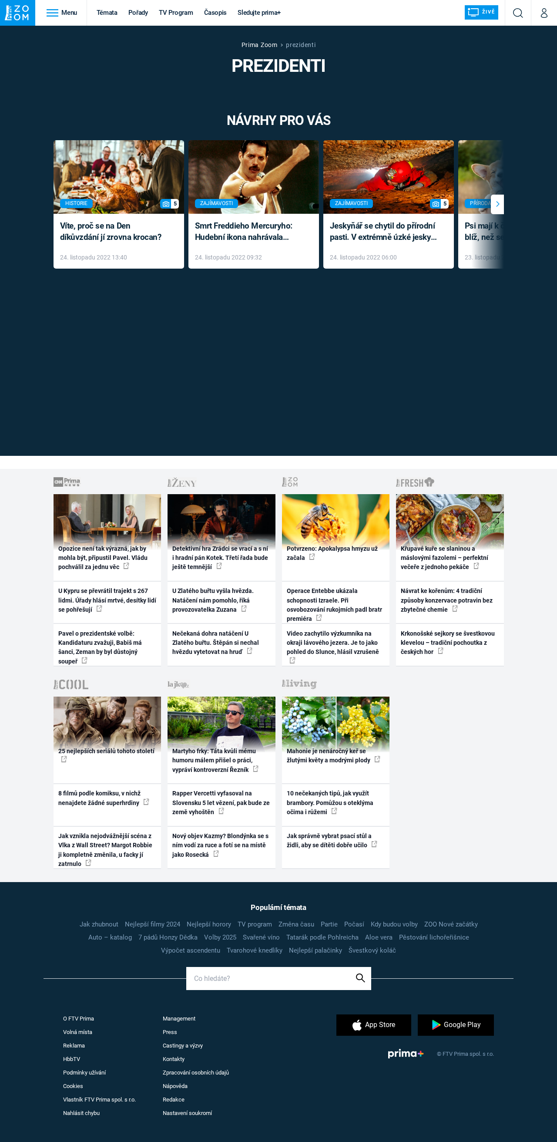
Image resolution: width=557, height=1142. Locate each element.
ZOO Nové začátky (451, 924)
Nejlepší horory (209, 924)
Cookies (73, 1086)
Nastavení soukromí (187, 1113)
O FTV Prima (78, 1018)
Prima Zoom (260, 44)
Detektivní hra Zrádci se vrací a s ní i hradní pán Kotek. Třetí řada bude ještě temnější (220, 558)
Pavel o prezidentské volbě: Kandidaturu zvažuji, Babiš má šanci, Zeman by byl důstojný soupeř (100, 647)
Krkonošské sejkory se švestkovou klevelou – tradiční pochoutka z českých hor (448, 643)
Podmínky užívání (84, 1072)
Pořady (138, 13)
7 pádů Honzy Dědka (168, 937)
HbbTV (71, 1059)
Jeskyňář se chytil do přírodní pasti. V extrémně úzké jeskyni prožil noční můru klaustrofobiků (384, 232)
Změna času (296, 924)
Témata (107, 13)
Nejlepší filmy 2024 (152, 924)
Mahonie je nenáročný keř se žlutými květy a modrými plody (329, 756)
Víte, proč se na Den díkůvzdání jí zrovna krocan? (110, 231)
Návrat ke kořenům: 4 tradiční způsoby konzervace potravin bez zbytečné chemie (447, 600)
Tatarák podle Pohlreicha (322, 937)
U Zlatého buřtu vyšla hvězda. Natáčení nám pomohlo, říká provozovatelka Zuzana (213, 600)
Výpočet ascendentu (190, 950)
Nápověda (175, 1086)
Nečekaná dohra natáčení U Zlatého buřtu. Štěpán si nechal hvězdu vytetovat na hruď (215, 643)
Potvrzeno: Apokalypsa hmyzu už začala (332, 553)
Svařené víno (261, 937)
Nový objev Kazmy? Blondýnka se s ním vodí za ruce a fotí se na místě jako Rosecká (220, 845)
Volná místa (77, 1032)
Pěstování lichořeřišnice (434, 937)
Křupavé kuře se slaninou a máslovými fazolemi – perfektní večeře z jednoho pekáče (444, 558)
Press (170, 1032)
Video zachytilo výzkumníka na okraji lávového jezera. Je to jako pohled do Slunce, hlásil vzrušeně (333, 643)
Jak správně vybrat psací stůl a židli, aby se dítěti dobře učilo (329, 840)
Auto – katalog (110, 937)
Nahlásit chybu (81, 1113)
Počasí (354, 924)
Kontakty (174, 1059)
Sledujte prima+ (259, 13)
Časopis (215, 13)
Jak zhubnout (99, 924)
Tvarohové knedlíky (254, 950)
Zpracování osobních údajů (196, 1072)
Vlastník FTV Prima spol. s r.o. (99, 1099)
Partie (329, 924)
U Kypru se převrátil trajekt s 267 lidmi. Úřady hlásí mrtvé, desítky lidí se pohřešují (107, 600)
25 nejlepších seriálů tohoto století (106, 751)
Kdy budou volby (394, 924)
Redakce (174, 1099)
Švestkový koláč (372, 950)
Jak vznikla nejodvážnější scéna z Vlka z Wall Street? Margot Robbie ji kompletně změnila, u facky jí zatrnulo (105, 849)
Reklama (74, 1045)
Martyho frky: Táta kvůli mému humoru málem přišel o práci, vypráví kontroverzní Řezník (214, 760)
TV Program (176, 13)
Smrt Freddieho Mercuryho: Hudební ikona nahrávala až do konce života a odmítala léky (247, 232)
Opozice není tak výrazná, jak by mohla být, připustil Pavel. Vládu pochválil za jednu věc (103, 558)
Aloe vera (379, 937)
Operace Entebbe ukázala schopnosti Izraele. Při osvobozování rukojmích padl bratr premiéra (334, 604)
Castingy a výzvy (183, 1045)
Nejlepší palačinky (315, 950)
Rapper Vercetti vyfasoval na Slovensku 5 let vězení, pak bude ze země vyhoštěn (221, 802)
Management (179, 1018)
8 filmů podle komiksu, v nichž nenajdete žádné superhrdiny (99, 798)
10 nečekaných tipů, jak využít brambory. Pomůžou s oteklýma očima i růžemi (330, 802)
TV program (255, 924)
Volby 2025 (220, 937)
